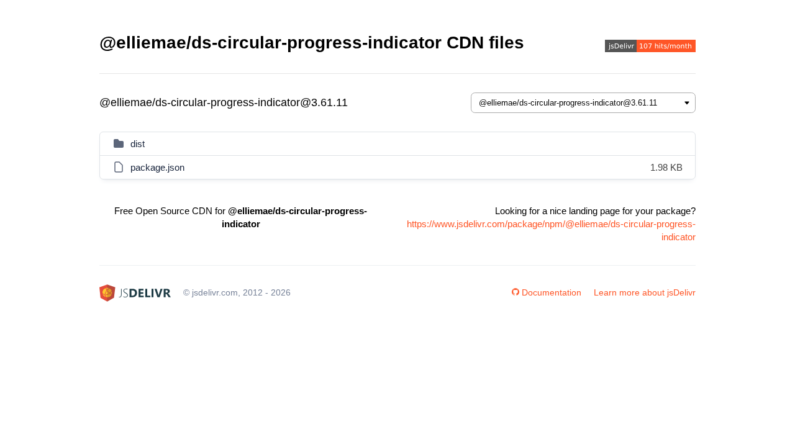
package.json (157, 167)
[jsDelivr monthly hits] (650, 47)
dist (137, 143)
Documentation (551, 292)
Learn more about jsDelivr (645, 292)
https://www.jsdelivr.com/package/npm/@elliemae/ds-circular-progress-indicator (551, 230)
